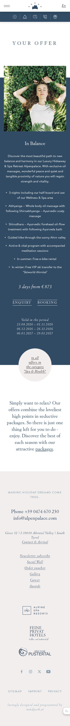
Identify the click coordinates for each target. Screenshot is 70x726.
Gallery (35, 574)
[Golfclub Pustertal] (35, 655)
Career (35, 580)
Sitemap (15, 691)
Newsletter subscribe (35, 556)
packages (44, 449)
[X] (39, 671)
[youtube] (48, 671)
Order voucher (35, 568)
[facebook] (21, 671)
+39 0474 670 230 (42, 512)
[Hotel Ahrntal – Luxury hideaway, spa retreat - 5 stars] (34, 5)
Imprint (35, 691)
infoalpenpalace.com (35, 518)
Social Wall (35, 562)
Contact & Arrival (35, 542)
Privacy (55, 691)
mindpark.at (35, 709)
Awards (35, 586)
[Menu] (7, 6)
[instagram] (30, 671)
